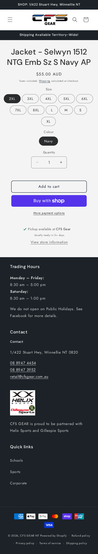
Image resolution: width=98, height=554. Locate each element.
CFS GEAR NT (29, 535)
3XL (30, 98)
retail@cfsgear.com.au (29, 376)
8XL (36, 110)
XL (48, 121)
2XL (12, 98)
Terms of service (50, 543)
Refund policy (81, 536)
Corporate (18, 483)
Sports (15, 471)
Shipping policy (76, 543)
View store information (49, 242)
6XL (84, 98)
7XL (18, 110)
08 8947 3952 (23, 370)
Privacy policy (25, 543)
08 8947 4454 (23, 363)
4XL (48, 98)
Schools (16, 460)
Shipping (44, 81)
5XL (66, 98)
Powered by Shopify (53, 535)
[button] (10, 19)
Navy (48, 141)
